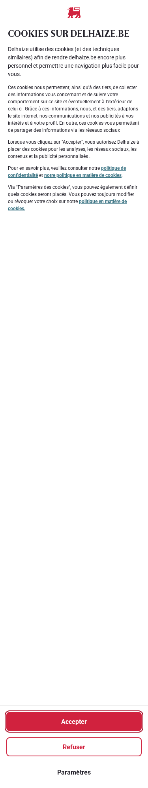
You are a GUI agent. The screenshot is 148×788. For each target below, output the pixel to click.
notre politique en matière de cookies (83, 175)
